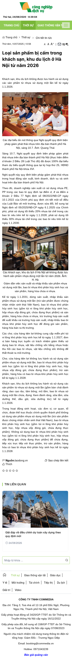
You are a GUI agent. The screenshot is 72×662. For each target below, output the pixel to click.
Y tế (5, 582)
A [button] (45, 44)
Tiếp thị (48, 582)
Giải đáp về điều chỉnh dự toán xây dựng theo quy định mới (33, 534)
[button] (63, 44)
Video (18, 590)
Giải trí (6, 590)
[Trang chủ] (36, 7)
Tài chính (34, 582)
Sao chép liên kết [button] (58, 460)
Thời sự (28, 25)
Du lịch (61, 582)
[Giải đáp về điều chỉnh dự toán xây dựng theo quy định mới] (35, 509)
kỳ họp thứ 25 (51, 165)
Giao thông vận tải (51, 25)
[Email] (59, 44)
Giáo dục (55, 575)
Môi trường (18, 582)
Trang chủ (11, 25)
